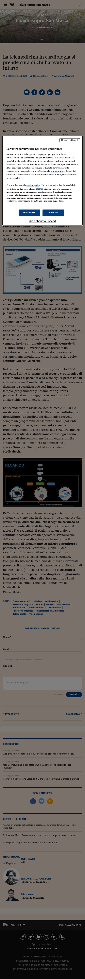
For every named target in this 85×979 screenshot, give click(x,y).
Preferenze (29, 212)
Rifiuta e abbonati (69, 140)
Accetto (53, 212)
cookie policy (57, 171)
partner (39, 189)
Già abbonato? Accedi (42, 220)
